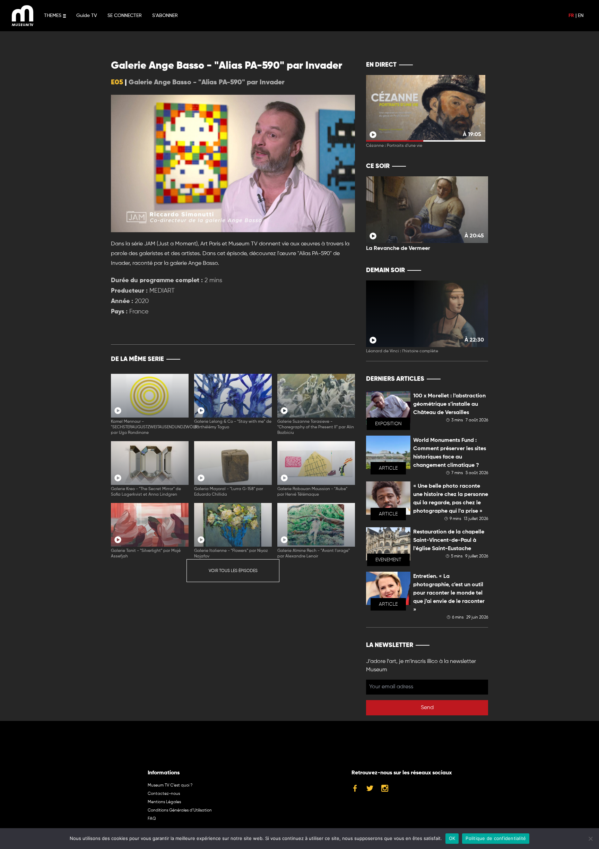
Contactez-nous (164, 794)
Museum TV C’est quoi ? (170, 785)
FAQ (152, 819)
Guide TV (86, 15)
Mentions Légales (164, 802)
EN (580, 15)
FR (571, 15)
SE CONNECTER (124, 15)
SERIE (335, 359)
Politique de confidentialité (496, 838)
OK (452, 838)
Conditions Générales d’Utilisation (180, 810)
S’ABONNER (165, 15)
